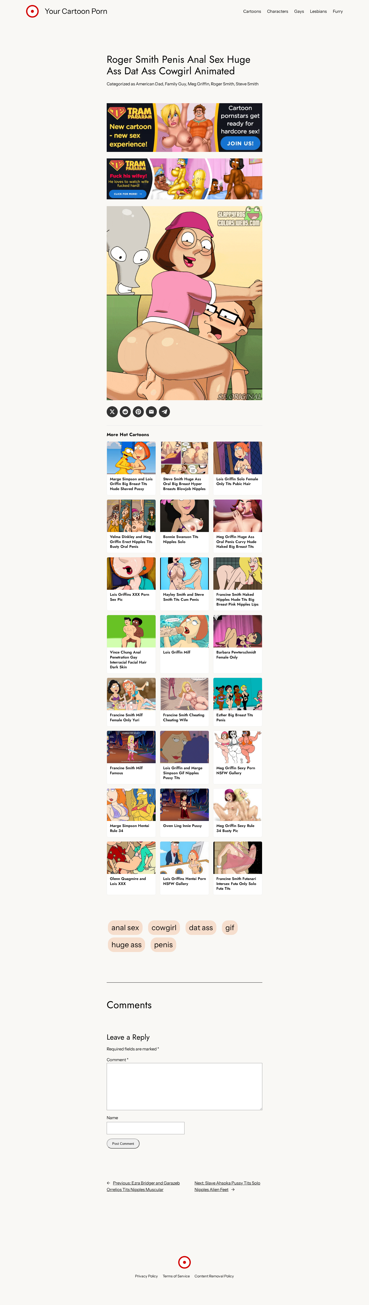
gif (229, 927)
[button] (112, 411)
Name (112, 1117)
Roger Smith (222, 83)
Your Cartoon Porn (76, 11)
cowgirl (164, 927)
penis (163, 944)
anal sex (125, 927)
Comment (118, 1059)
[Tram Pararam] (184, 150)
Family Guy (175, 83)
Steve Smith (247, 83)
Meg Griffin (198, 83)
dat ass (201, 927)
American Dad (149, 83)
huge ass (126, 944)
